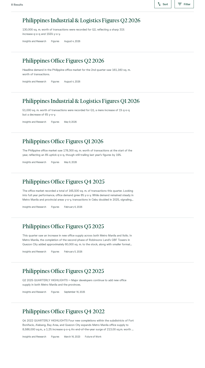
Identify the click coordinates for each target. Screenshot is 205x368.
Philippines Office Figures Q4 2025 (63, 181)
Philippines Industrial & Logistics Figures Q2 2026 (81, 20)
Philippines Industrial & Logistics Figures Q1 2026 (81, 100)
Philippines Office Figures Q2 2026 (63, 60)
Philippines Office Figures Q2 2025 (63, 271)
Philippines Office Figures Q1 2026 (63, 141)
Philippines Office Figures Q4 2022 (63, 311)
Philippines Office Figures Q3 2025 (63, 226)
